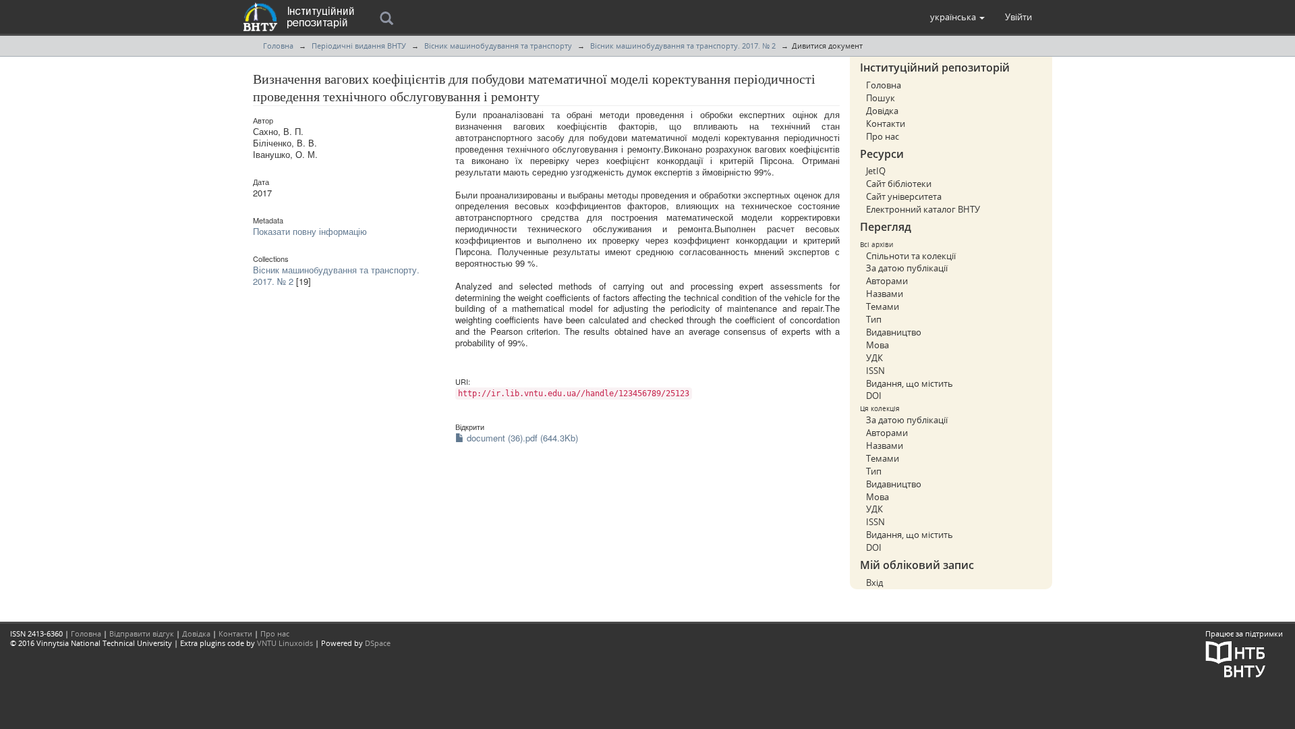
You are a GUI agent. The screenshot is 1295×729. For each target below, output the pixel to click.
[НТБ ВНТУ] (1235, 658)
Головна (278, 45)
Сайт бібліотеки (898, 184)
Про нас (882, 136)
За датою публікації (907, 268)
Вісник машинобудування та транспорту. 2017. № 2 (683, 45)
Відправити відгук (141, 633)
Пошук (880, 98)
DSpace (378, 643)
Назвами (884, 294)
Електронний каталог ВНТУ (923, 209)
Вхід (874, 582)
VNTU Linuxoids (285, 643)
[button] (957, 17)
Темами (882, 306)
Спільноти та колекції (911, 256)
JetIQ (876, 171)
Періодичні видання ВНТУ (359, 45)
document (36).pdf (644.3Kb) (521, 437)
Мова (877, 345)
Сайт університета (904, 196)
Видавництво (893, 332)
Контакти (885, 123)
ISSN (875, 370)
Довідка (882, 111)
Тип (874, 319)
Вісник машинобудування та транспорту (498, 45)
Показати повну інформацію (310, 231)
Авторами (887, 281)
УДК (874, 358)
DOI (874, 395)
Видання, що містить (909, 383)
